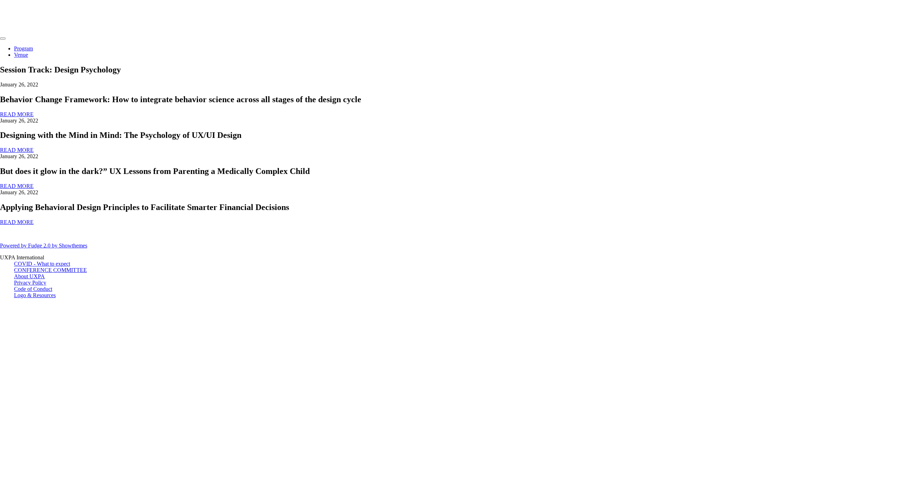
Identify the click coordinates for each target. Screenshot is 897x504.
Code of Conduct (33, 289)
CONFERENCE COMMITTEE (50, 270)
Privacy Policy (30, 283)
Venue (21, 55)
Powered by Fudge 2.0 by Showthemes (43, 245)
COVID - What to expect (42, 264)
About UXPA (29, 276)
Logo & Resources (35, 295)
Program (23, 48)
